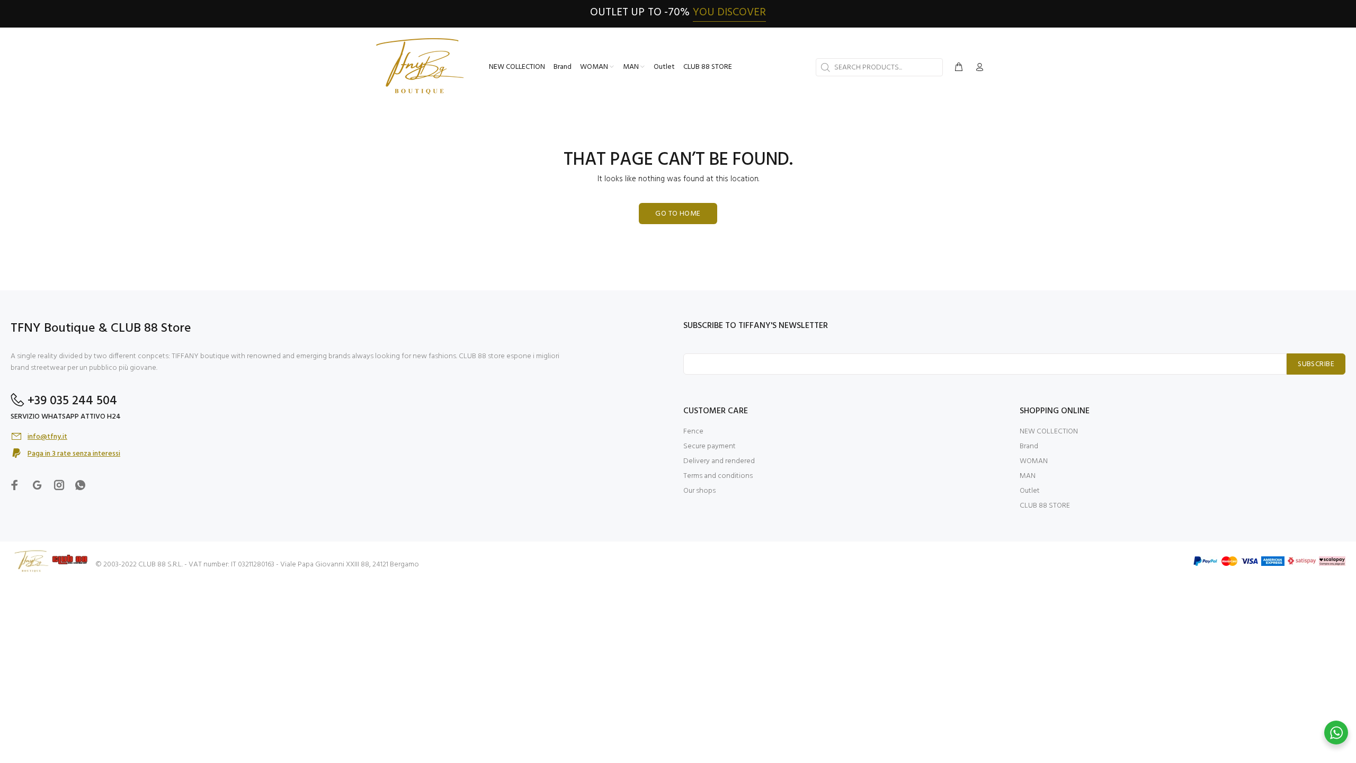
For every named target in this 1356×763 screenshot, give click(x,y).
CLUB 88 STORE (1045, 506)
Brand (1029, 446)
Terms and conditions (718, 476)
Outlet (1030, 491)
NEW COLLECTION (1049, 431)
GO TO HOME (677, 214)
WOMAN (1034, 461)
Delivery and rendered (719, 461)
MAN (1028, 476)
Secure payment (709, 446)
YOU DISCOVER (729, 12)
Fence (693, 431)
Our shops (699, 491)
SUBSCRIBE (1316, 364)
